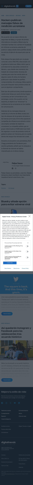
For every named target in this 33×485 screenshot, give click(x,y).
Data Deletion (8, 268)
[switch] (27, 246)
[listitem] (16, 243)
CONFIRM (10, 262)
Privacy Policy (25, 268)
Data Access (16, 268)
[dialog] (16, 242)
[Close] (30, 216)
